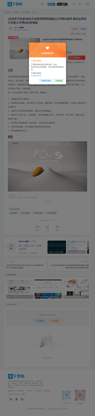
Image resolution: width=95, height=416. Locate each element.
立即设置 (58, 80)
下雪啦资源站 (45, 80)
